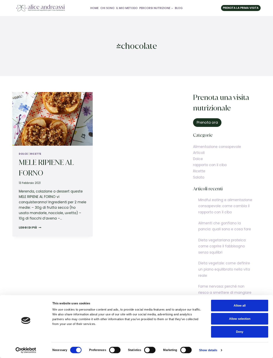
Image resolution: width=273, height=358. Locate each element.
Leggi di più (30, 228)
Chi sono (107, 8)
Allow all (240, 305)
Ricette (35, 153)
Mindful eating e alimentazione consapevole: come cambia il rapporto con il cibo (225, 206)
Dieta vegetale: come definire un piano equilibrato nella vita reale (224, 269)
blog (179, 8)
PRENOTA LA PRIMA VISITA (241, 8)
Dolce (23, 153)
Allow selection (239, 318)
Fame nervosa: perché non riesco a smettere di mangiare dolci (224, 292)
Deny (239, 331)
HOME (94, 8)
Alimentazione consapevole (217, 146)
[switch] (115, 350)
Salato (198, 177)
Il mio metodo (127, 8)
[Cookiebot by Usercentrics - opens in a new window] (25, 350)
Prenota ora (207, 122)
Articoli (199, 152)
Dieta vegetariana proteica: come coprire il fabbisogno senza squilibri (222, 246)
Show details (208, 350)
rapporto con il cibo (210, 164)
